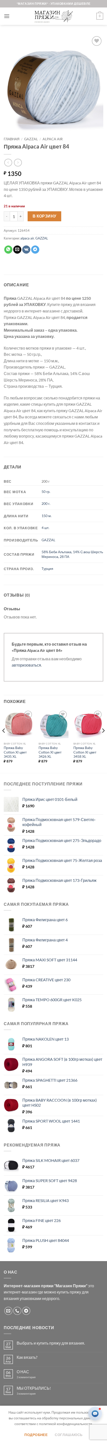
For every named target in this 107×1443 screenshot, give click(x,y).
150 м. (47, 516)
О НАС (23, 1371)
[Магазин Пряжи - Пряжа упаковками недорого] (53, 16)
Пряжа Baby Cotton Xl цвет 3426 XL (50, 752)
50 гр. (46, 491)
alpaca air (53, 139)
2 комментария (30, 1377)
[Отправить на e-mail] (8, 1311)
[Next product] (8, 162)
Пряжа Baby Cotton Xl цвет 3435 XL (15, 752)
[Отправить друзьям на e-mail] (17, 249)
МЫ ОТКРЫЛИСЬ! (34, 1388)
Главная (11, 139)
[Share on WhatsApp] (8, 249)
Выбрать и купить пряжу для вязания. (51, 1343)
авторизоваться (26, 665)
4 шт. (45, 528)
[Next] (103, 740)
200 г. (46, 503)
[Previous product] (18, 162)
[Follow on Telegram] (26, 1311)
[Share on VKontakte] (26, 249)
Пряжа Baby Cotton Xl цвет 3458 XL (84, 752)
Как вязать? (27, 1357)
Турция (47, 568)
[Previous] (4, 740)
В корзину (44, 216)
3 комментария (35, 1393)
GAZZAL (31, 139)
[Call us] (17, 1311)
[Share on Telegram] (35, 249)
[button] (7, 16)
